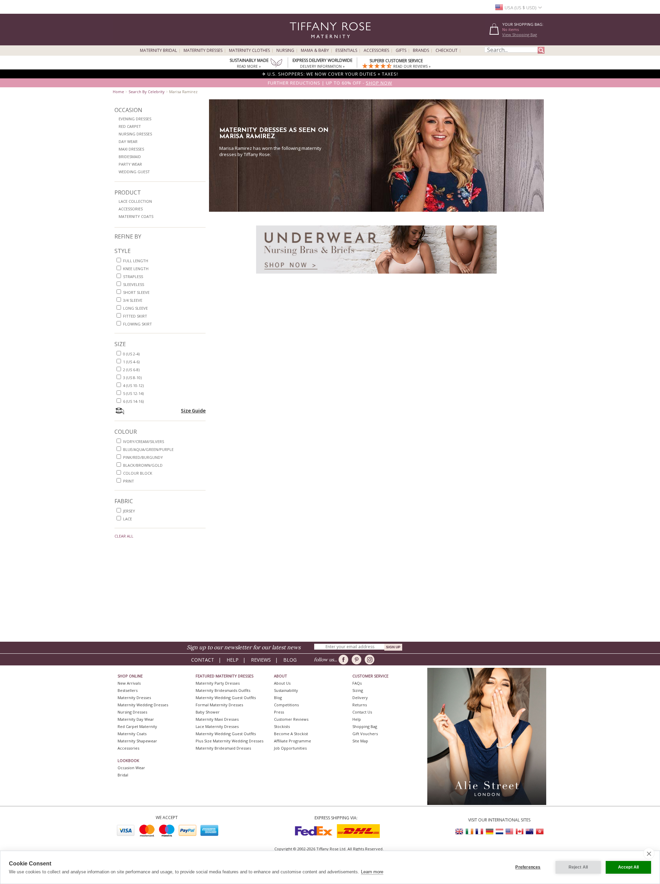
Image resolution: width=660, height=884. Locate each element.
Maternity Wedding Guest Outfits (226, 697)
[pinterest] (357, 659)
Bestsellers (128, 690)
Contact (202, 659)
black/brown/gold (143, 465)
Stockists (282, 726)
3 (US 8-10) (132, 377)
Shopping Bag (364, 726)
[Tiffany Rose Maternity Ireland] (469, 831)
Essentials (346, 50)
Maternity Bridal (158, 50)
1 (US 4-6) (131, 361)
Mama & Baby (315, 50)
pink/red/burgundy (143, 457)
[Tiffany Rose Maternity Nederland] (499, 831)
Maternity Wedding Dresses (143, 704)
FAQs (357, 683)
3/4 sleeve (132, 300)
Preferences (527, 867)
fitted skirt (135, 316)
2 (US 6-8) (131, 369)
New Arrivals (129, 683)
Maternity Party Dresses (218, 683)
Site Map (360, 740)
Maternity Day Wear (136, 719)
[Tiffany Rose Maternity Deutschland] (489, 831)
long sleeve (135, 308)
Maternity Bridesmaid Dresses (223, 748)
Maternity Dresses (203, 50)
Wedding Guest (134, 171)
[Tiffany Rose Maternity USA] (509, 831)
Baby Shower (208, 712)
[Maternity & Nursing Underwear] (376, 275)
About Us (282, 683)
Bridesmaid (130, 156)
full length (135, 260)
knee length (135, 268)
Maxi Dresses (131, 149)
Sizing (357, 690)
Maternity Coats (136, 216)
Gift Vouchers (365, 733)
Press (279, 712)
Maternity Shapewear (137, 740)
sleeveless (133, 284)
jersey (129, 510)
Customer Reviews (291, 719)
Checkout (447, 50)
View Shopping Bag (519, 34)
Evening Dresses (135, 118)
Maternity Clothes (249, 50)
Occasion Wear (131, 767)
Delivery (360, 697)
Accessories (376, 50)
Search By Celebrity (147, 91)
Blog (290, 659)
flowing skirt (137, 324)
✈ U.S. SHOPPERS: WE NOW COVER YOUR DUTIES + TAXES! (330, 74)
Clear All (123, 536)
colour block (137, 473)
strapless (133, 276)
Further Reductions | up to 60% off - (330, 83)
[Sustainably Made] (276, 63)
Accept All (628, 867)
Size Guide (193, 410)
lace (127, 518)
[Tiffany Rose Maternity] (299, 42)
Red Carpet (130, 126)
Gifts (401, 50)
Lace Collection (135, 201)
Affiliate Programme (292, 740)
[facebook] (344, 659)
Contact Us (362, 712)
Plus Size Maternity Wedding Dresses (229, 740)
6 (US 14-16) (133, 401)
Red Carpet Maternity (137, 726)
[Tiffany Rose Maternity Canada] (519, 831)
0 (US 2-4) (131, 353)
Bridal (123, 774)
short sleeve (136, 292)
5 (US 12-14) (133, 393)
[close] (648, 853)
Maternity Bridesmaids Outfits (223, 690)
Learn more (372, 871)
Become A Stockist (291, 733)
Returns (359, 704)
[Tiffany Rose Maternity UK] (459, 831)
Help (233, 659)
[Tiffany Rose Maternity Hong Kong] (539, 831)
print (128, 481)
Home (118, 91)
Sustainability (286, 690)
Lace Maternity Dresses (217, 726)
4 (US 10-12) (133, 385)
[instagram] (370, 659)
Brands (421, 50)
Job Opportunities (290, 748)
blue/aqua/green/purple (148, 449)
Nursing (285, 50)
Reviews (261, 659)
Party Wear (130, 164)
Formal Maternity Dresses (219, 704)
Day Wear (128, 141)
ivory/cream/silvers (143, 441)
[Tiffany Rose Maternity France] (479, 831)
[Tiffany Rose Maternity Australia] (529, 831)
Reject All (578, 867)
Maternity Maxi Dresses (217, 719)
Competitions (286, 704)
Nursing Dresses (135, 133)
